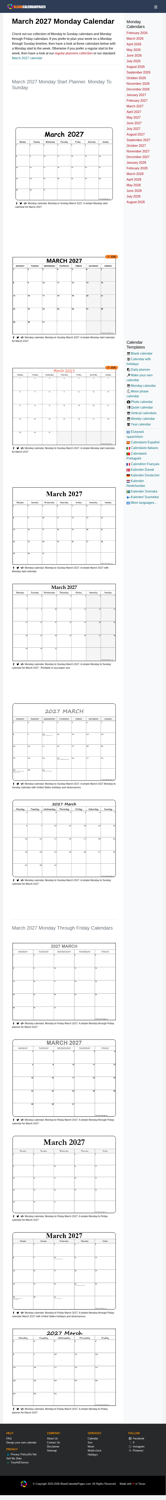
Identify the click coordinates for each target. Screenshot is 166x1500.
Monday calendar (143, 385)
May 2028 (134, 185)
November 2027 (138, 151)
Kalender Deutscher (145, 475)
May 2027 (134, 117)
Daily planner (140, 369)
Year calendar (141, 424)
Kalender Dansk (142, 469)
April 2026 (134, 44)
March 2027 (135, 106)
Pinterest (137, 1450)
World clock (94, 1450)
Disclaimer (53, 1446)
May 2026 (134, 50)
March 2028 (135, 174)
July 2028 (133, 196)
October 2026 (136, 78)
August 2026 (136, 66)
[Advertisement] (85, 104)
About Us (52, 1438)
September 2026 (138, 72)
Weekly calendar (143, 418)
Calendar (93, 1438)
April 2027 (134, 112)
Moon (91, 1446)
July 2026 (133, 61)
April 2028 (134, 179)
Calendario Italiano (144, 448)
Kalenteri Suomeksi (144, 497)
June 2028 (134, 190)
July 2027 (133, 128)
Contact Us (53, 1442)
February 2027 (137, 100)
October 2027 (136, 145)
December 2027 (138, 157)
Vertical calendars (143, 413)
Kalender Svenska (143, 491)
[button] (21, 203)
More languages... (143, 502)
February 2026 (137, 33)
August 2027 (136, 134)
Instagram (138, 1446)
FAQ (9, 1438)
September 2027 (138, 140)
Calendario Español (145, 442)
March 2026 (135, 38)
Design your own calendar (21, 1442)
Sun (90, 1442)
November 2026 (138, 83)
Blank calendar (141, 353)
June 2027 (134, 123)
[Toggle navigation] (156, 7)
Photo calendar (142, 401)
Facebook (138, 1438)
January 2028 (136, 162)
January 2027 (136, 95)
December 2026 (138, 89)
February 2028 (137, 168)
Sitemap (52, 1450)
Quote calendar (142, 407)
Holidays (93, 1454)
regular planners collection (74, 53)
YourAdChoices (19, 1462)
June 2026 (134, 55)
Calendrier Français (144, 464)
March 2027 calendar (27, 58)
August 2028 (136, 202)
